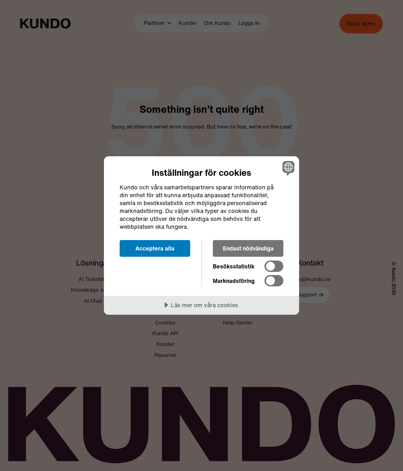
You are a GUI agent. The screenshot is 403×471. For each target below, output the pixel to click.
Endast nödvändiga (248, 248)
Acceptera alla (154, 248)
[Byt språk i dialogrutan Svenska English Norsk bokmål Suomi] (287, 168)
